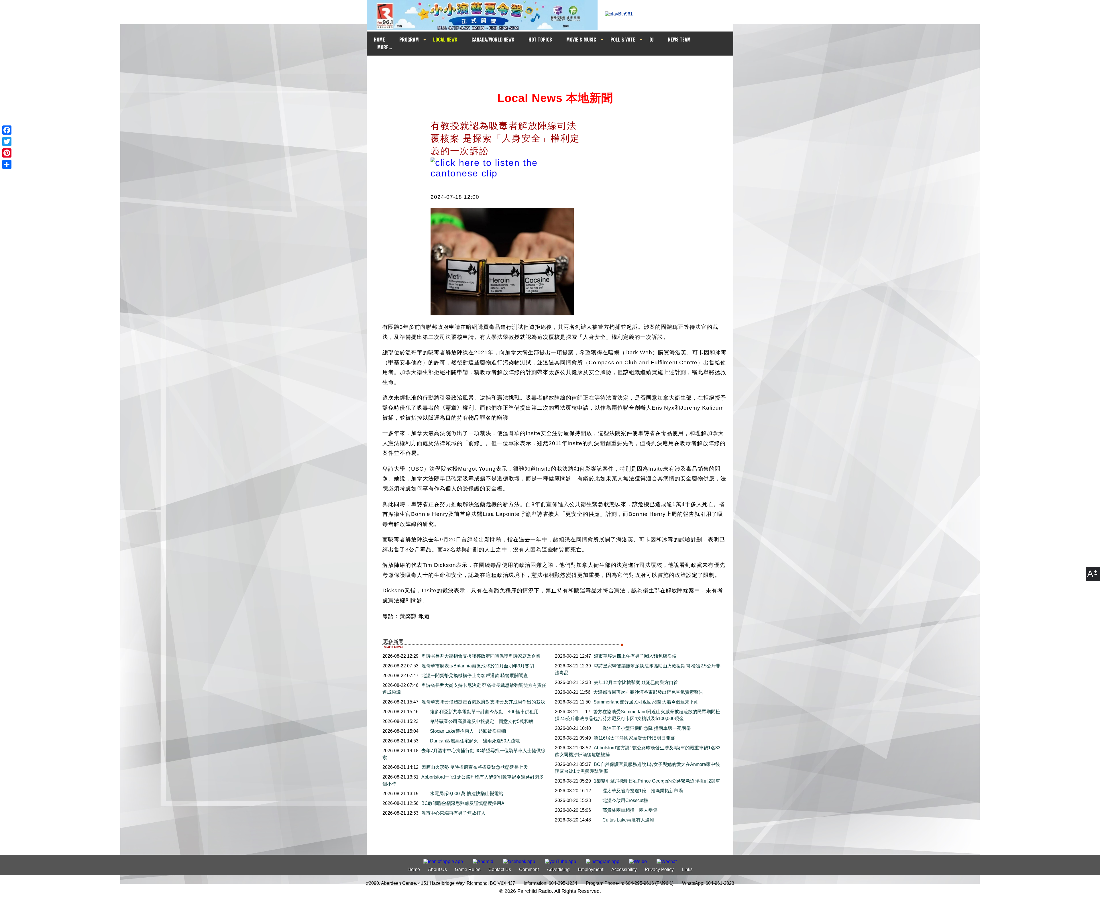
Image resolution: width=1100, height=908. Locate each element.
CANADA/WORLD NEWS (493, 39)
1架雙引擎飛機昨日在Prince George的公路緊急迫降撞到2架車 (657, 781)
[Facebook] (7, 130)
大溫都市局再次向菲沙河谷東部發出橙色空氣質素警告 (648, 692)
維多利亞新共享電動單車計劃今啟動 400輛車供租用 (484, 711)
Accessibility (624, 869)
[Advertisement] (555, 66)
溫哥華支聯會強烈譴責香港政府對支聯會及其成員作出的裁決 (483, 701)
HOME (379, 39)
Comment (529, 869)
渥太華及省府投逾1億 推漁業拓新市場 (642, 790)
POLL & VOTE (622, 39)
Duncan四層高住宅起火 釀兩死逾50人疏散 (475, 740)
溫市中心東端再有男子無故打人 (453, 813)
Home (414, 869)
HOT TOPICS (540, 39)
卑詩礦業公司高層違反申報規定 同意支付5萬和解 (481, 721)
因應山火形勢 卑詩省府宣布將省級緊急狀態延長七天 (474, 767)
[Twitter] (7, 141)
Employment (590, 869)
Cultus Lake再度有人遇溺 (628, 819)
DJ (651, 39)
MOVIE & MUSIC (581, 39)
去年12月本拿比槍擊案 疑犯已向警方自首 (636, 682)
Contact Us (499, 869)
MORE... (384, 47)
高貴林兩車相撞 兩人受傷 (632, 810)
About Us (437, 869)
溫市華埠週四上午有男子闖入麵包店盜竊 (635, 656)
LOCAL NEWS (445, 39)
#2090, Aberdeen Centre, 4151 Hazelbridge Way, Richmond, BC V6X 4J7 (440, 883)
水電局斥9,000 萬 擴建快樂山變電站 (466, 793)
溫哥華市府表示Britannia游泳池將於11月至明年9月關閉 (477, 665)
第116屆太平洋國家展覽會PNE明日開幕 (634, 738)
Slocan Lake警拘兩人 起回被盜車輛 (468, 731)
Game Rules (467, 869)
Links (687, 869)
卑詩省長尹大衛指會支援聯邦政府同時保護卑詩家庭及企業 (481, 656)
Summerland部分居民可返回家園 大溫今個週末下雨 (646, 701)
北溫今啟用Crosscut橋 (627, 800)
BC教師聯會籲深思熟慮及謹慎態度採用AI (463, 803)
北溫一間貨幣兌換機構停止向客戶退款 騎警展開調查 (474, 675)
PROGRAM (409, 39)
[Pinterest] (7, 153)
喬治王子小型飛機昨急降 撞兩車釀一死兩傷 (646, 728)
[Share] (7, 164)
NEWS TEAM (679, 39)
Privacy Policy (659, 869)
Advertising (558, 869)
